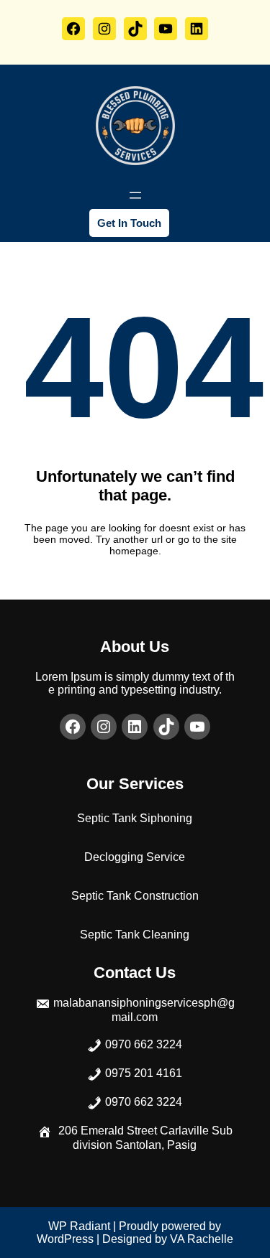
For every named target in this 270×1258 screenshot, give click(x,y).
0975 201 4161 (143, 1073)
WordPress (65, 1239)
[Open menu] (135, 195)
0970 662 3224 (143, 1044)
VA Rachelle (201, 1239)
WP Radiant (79, 1226)
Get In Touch (129, 223)
